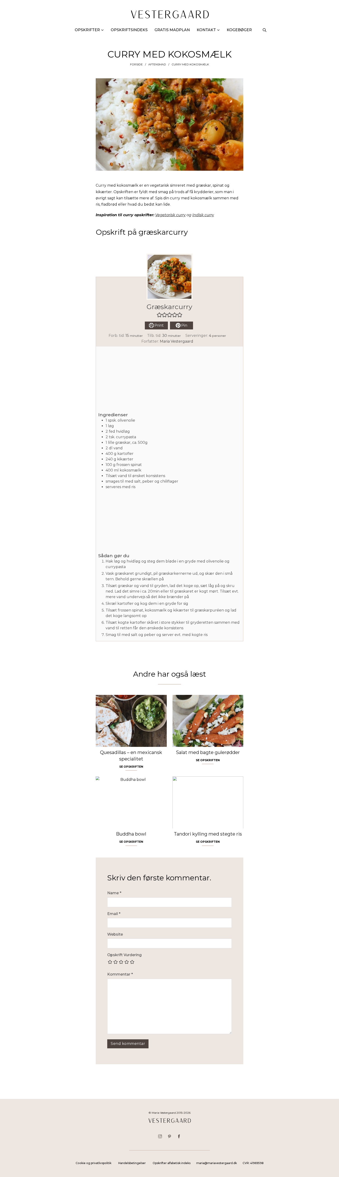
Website (115, 934)
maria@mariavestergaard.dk (216, 1163)
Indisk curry (203, 215)
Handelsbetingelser (132, 1163)
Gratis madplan (172, 30)
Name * (114, 893)
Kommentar (120, 974)
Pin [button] (183, 325)
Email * (113, 914)
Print (159, 325)
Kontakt (206, 30)
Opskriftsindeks (129, 30)
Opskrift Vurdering (124, 955)
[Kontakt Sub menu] (218, 30)
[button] (159, 315)
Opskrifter (87, 30)
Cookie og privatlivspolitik (93, 1163)
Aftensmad (157, 64)
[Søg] (264, 30)
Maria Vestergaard (176, 341)
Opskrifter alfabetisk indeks (171, 1163)
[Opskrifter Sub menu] (102, 30)
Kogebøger (239, 30)
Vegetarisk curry (170, 215)
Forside (136, 64)
